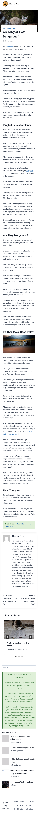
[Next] (30, 637)
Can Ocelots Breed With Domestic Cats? (28, 600)
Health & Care (19, 809)
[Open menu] (34, 3)
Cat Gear (30, 802)
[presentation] (19, 629)
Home (16, 802)
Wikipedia (29, 171)
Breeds (22, 802)
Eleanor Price (9, 41)
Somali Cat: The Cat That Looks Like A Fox (10, 600)
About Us (29, 809)
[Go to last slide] (7, 637)
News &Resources (9, 28)
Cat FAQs (19, 805)
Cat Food (28, 805)
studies (10, 46)
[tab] (15, 656)
